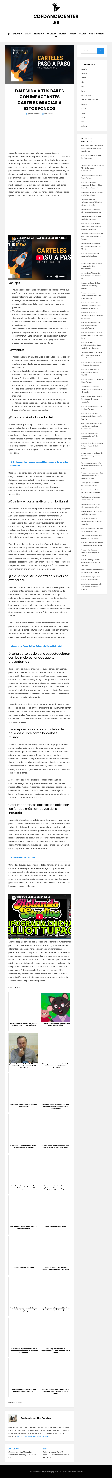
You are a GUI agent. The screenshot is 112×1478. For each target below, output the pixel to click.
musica (83, 108)
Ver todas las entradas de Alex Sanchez (33, 1436)
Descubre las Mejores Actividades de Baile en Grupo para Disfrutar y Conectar (91, 345)
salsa (82, 122)
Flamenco (39, 34)
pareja (83, 113)
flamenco (84, 104)
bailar (20, 1403)
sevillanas (84, 126)
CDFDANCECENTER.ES (56, 19)
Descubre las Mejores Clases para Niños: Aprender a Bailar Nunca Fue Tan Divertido (91, 305)
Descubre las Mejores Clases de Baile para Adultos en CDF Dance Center (92, 335)
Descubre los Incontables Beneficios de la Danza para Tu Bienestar (91, 416)
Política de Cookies (60, 1472)
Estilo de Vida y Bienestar (89, 100)
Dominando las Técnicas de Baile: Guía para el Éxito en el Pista (91, 276)
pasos (83, 117)
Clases (82, 34)
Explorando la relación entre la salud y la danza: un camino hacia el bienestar (91, 355)
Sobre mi (100, 34)
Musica (62, 34)
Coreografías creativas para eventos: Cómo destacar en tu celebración (91, 389)
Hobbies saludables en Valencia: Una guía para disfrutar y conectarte (92, 399)
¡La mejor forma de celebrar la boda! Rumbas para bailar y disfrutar (91, 587)
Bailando (17, 34)
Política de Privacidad (75, 1472)
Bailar (28, 34)
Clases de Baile (86, 95)
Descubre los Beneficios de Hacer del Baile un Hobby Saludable (90, 372)
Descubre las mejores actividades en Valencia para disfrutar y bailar (91, 295)
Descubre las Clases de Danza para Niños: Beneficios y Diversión (91, 286)
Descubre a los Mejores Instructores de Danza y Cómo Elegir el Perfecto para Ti (91, 185)
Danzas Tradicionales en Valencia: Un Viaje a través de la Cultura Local (92, 315)
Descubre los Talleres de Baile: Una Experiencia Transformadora (91, 158)
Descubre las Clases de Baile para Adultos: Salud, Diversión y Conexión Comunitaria (91, 226)
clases (83, 91)
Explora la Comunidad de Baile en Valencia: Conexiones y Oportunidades (92, 168)
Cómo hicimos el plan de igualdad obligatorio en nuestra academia (91, 521)
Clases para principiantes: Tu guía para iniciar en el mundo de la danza (91, 465)
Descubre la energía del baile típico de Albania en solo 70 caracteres (90, 562)
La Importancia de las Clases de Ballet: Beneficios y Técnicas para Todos (92, 455)
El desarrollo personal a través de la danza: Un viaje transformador (91, 266)
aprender (84, 69)
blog (82, 87)
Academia (51, 34)
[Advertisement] (39, 135)
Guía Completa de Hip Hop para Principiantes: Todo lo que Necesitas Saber (91, 426)
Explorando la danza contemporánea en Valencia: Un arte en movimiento (92, 202)
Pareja (73, 34)
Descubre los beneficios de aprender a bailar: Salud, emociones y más (90, 256)
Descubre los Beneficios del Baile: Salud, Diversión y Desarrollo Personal (90, 325)
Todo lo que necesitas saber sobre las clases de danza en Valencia (91, 246)
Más (91, 34)
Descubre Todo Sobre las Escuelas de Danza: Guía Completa (89, 436)
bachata (84, 73)
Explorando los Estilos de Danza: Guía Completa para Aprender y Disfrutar (92, 236)
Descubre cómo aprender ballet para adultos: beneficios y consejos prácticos (92, 475)
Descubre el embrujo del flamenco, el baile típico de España (90, 552)
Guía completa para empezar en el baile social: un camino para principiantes (92, 148)
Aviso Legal (49, 1472)
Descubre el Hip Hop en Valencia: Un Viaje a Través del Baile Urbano (92, 446)
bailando (84, 78)
